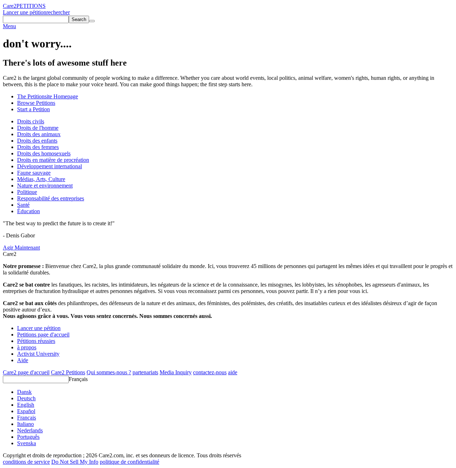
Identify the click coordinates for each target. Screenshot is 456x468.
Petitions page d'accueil (43, 334)
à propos (26, 347)
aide (232, 372)
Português (28, 437)
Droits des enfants (37, 141)
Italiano (25, 424)
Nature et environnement (45, 185)
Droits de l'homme (37, 128)
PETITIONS (31, 6)
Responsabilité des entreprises (50, 198)
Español (26, 411)
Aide (22, 360)
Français (78, 379)
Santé (23, 205)
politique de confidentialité (129, 462)
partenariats (145, 372)
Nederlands (30, 430)
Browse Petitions (36, 103)
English (25, 405)
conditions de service (26, 462)
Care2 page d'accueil (26, 372)
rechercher (58, 12)
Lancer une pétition (24, 12)
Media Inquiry (176, 372)
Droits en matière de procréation (53, 160)
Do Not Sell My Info (74, 462)
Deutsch (26, 398)
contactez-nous (210, 372)
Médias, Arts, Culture (41, 179)
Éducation (28, 211)
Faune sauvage (34, 173)
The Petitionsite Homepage (47, 96)
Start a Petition (33, 109)
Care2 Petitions (68, 372)
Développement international (49, 166)
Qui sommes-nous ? (109, 372)
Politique (27, 192)
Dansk (24, 392)
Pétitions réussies (36, 341)
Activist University (38, 354)
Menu (9, 26)
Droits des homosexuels (44, 153)
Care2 (9, 6)
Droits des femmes (38, 147)
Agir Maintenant (21, 248)
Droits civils (30, 121)
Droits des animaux (39, 134)
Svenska (26, 443)
